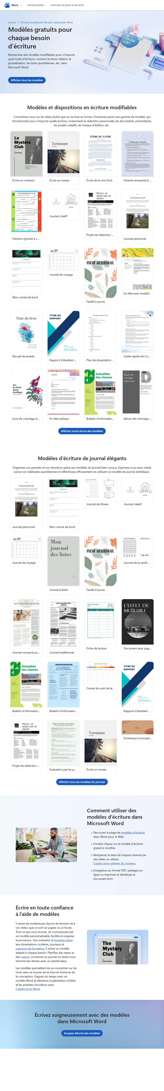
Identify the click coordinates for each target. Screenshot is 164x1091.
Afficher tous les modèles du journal (82, 782)
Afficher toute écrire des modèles (82, 431)
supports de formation (30, 948)
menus (25, 957)
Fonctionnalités (35, 5)
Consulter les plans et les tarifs (67, 5)
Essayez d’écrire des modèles (82, 1033)
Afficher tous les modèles (27, 80)
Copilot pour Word (28, 989)
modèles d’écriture (133, 832)
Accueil (12, 22)
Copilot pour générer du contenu (114, 863)
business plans (63, 940)
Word (14, 5)
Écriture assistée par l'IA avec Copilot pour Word (47, 22)
